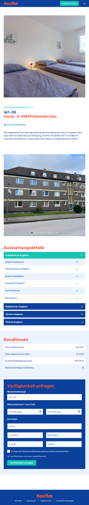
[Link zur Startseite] (12, 3)
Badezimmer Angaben (17, 306)
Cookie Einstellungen (65, 501)
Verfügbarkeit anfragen (69, 3)
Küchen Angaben (14, 314)
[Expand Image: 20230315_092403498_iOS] (44, 195)
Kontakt (18, 501)
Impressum (31, 501)
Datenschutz (46, 501)
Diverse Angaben (14, 322)
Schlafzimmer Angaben (17, 255)
